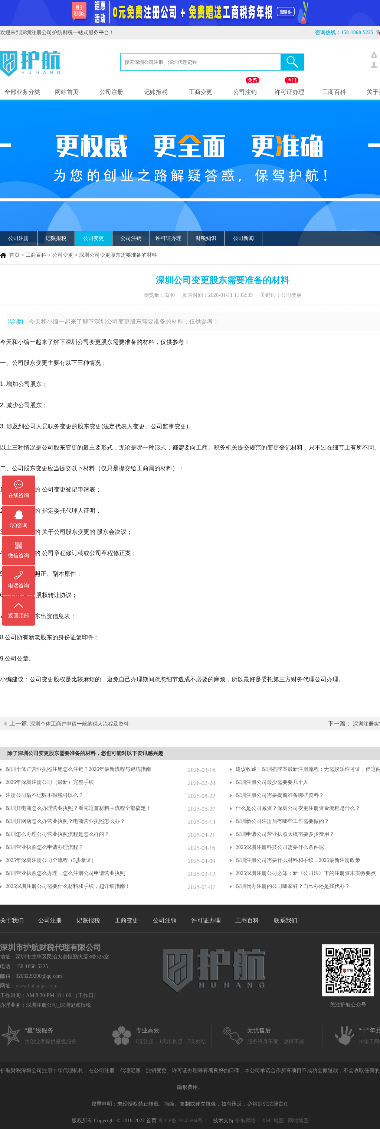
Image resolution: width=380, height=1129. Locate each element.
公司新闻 (243, 238)
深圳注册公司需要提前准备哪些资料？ (280, 795)
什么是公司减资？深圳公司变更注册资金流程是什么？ (298, 808)
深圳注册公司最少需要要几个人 (272, 782)
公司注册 (111, 92)
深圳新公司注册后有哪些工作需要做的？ (282, 821)
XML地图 (273, 1120)
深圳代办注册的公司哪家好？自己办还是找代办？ (293, 886)
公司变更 (93, 238)
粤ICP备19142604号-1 (182, 1120)
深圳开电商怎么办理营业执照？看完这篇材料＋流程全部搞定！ (78, 808)
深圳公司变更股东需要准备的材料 (118, 255)
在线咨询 (18, 495)
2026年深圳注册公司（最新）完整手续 (50, 782)
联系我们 (285, 920)
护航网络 (245, 1120)
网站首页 (67, 92)
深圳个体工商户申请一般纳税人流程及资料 (79, 724)
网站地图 (298, 1120)
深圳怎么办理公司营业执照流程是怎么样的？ (57, 834)
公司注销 (245, 92)
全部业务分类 (22, 92)
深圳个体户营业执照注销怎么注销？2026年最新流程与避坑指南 (78, 769)
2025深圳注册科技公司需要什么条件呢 (280, 847)
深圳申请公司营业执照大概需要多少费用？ (285, 834)
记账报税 (156, 92)
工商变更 (200, 92)
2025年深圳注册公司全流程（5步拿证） (51, 860)
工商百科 (334, 92)
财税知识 (206, 238)
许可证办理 (289, 92)
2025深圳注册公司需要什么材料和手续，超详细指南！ (68, 886)
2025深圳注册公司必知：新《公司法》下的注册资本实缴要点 (306, 873)
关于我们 (12, 920)
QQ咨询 (18, 525)
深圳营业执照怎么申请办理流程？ (44, 847)
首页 (14, 255)
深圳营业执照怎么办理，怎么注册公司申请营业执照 (65, 873)
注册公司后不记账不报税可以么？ (44, 795)
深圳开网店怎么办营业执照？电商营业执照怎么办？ (65, 821)
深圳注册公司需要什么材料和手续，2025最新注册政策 (298, 860)
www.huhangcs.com (37, 986)
